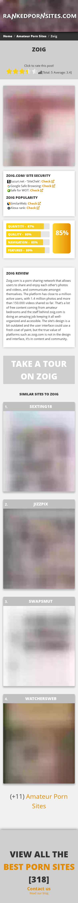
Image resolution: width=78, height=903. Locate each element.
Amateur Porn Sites (31, 36)
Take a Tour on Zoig (39, 370)
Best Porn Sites (39, 866)
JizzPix (41, 504)
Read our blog (39, 893)
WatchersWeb (40, 698)
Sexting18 (41, 406)
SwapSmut (41, 601)
